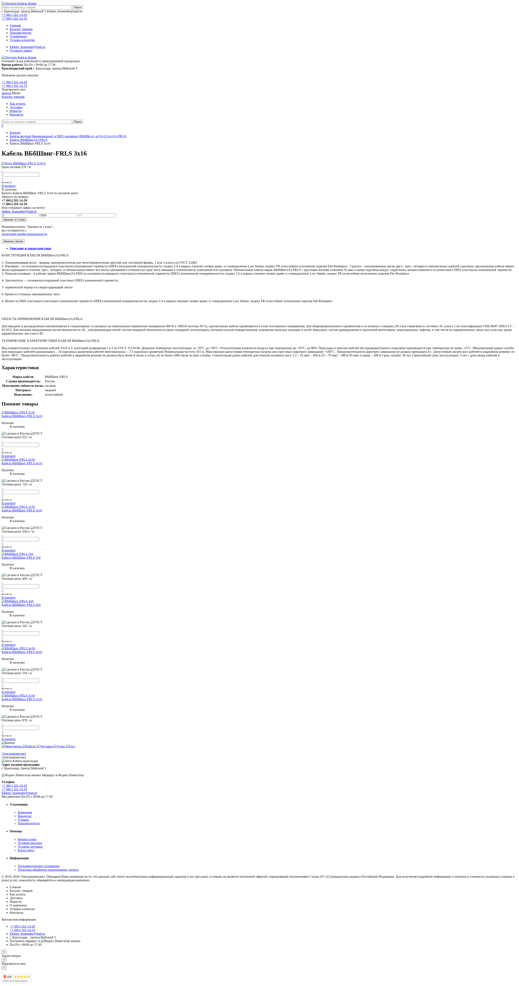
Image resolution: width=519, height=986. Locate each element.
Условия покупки (30, 843)
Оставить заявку (21, 50)
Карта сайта (26, 850)
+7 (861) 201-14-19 (14, 18)
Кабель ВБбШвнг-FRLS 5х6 (21, 557)
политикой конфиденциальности (24, 234)
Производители (20, 32)
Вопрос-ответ (27, 839)
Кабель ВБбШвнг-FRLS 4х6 (21, 605)
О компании (18, 36)
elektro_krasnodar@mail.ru (19, 211)
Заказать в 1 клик (14, 219)
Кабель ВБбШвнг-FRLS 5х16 (22, 699)
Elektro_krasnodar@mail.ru (27, 47)
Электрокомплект (14, 753)
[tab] (30, 248)
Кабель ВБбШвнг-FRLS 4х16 (22, 463)
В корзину (9, 186)
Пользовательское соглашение (39, 866)
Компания (25, 812)
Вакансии (24, 816)
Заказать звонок (13, 241)
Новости (16, 111)
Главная (15, 25)
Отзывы (23, 819)
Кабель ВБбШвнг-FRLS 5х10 (22, 416)
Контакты (16, 114)
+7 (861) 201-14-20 (14, 15)
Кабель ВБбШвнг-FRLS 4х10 (22, 652)
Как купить (18, 103)
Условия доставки (30, 846)
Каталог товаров (21, 29)
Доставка (16, 107)
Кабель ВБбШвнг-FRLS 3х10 (22, 510)
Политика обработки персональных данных (48, 869)
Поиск (77, 7)
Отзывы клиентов (22, 40)
